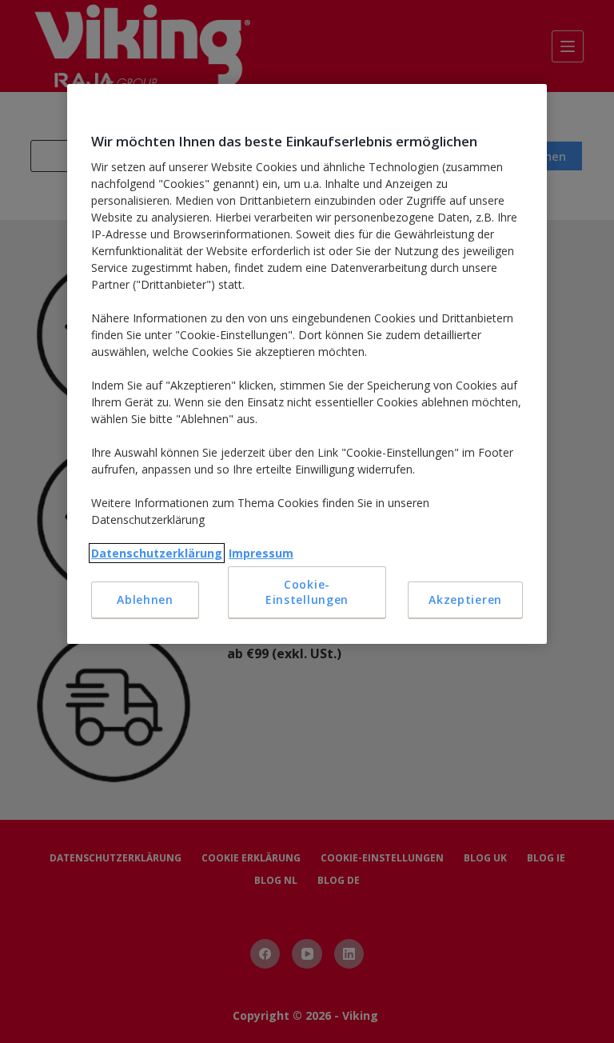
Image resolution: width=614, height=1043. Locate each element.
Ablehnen (145, 599)
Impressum (261, 553)
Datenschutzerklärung (156, 553)
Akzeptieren (465, 599)
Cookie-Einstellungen (307, 592)
